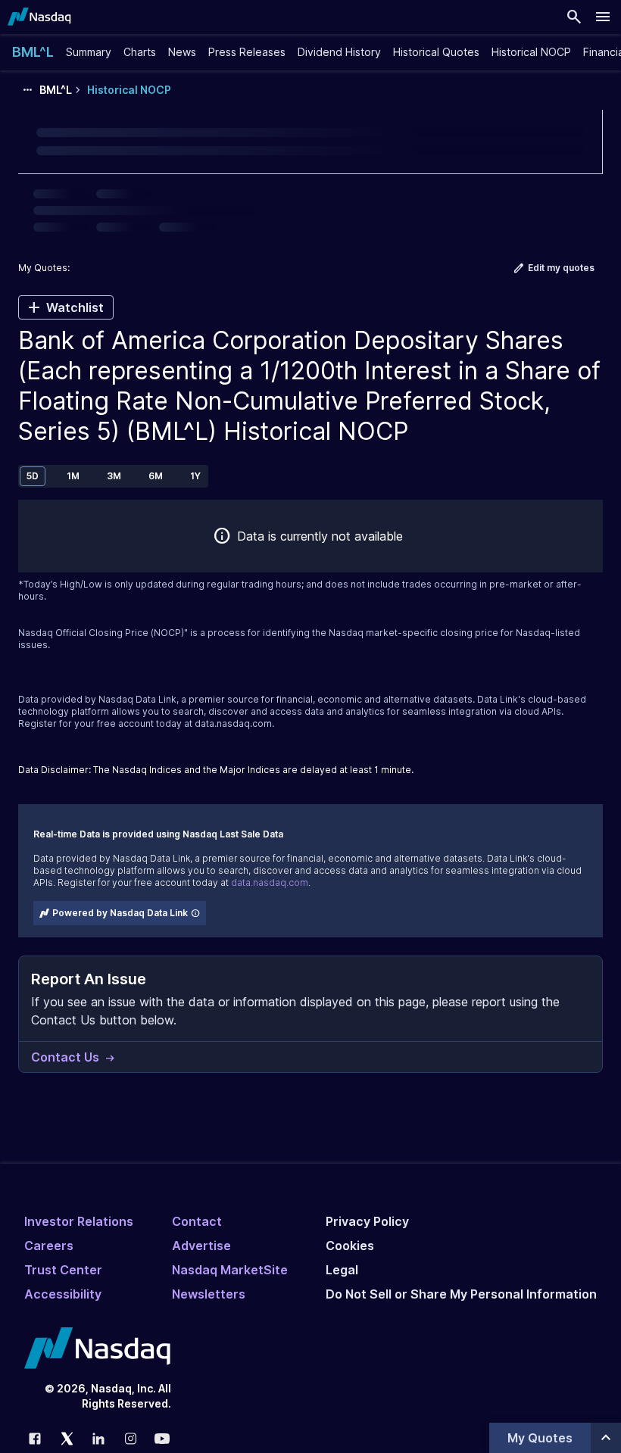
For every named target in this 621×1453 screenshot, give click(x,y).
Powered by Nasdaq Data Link (120, 912)
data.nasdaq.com (233, 723)
